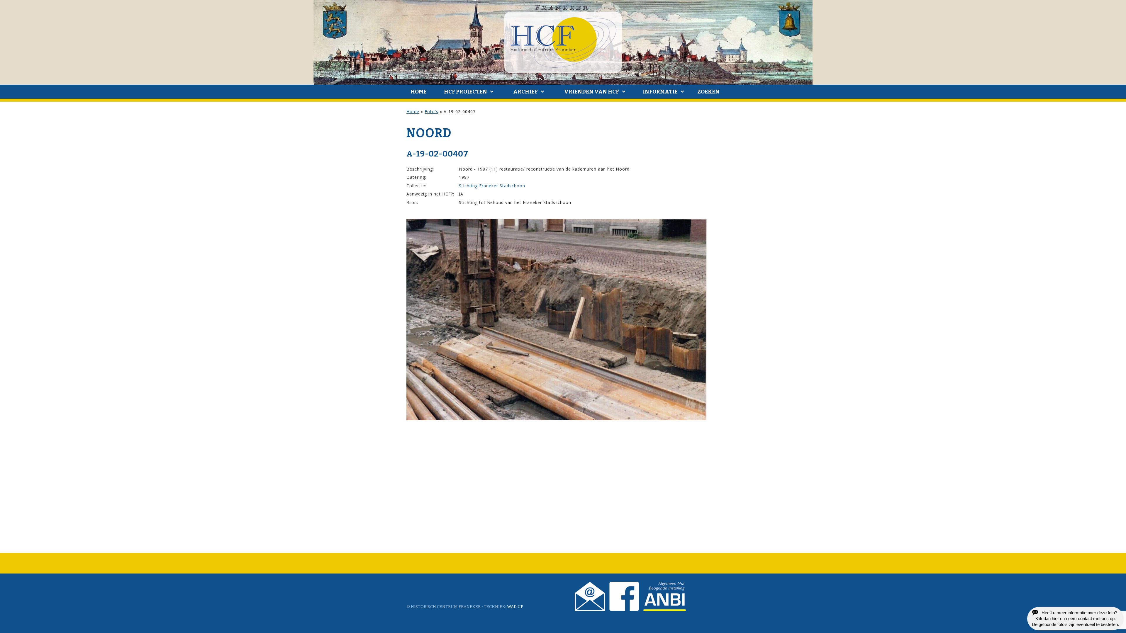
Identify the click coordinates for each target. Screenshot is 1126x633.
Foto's (431, 111)
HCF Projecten (465, 92)
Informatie (660, 92)
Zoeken (708, 92)
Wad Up (515, 606)
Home (419, 92)
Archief (525, 92)
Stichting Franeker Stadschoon (492, 185)
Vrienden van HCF (591, 92)
